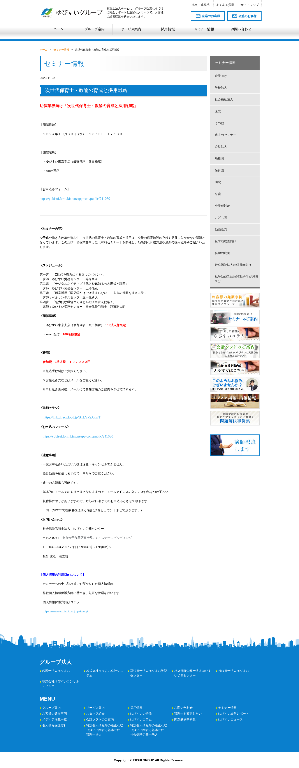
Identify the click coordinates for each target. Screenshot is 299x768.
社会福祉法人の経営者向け (233, 265)
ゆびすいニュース (230, 719)
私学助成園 (222, 253)
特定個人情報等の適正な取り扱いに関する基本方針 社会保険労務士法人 (148, 730)
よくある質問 (225, 5)
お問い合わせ (183, 707)
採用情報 (136, 707)
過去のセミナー (225, 135)
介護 (218, 194)
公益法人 (221, 146)
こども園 (221, 217)
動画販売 (221, 229)
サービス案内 (95, 707)
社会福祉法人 (224, 99)
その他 (219, 123)
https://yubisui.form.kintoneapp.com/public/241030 (75, 198)
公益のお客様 (247, 16)
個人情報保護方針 (54, 725)
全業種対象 (222, 205)
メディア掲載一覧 (54, 719)
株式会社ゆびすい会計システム (104, 673)
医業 (218, 111)
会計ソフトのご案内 (100, 719)
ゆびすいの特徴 (141, 713)
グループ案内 (51, 707)
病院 (218, 182)
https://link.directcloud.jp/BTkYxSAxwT (72, 417)
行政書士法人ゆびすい (233, 671)
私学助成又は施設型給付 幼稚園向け (237, 279)
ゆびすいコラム (141, 719)
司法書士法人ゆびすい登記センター (148, 673)
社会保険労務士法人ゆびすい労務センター (192, 673)
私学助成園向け (225, 241)
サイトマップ (250, 5)
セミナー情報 (61, 49)
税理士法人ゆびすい (56, 671)
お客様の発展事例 (54, 713)
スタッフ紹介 (95, 713)
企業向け (221, 75)
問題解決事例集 (185, 719)
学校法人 (221, 87)
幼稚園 (219, 158)
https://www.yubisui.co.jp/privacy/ (65, 611)
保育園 (219, 170)
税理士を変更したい (188, 713)
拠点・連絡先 (201, 5)
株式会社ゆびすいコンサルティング (60, 684)
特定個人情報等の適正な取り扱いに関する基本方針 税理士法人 (104, 730)
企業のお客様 (211, 16)
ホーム (43, 49)
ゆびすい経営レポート (233, 713)
